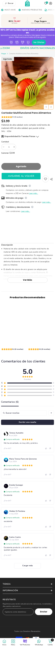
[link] (14, 343)
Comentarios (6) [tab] (10, 402)
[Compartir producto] (51, 179)
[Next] (51, 107)
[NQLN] (27, 3)
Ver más (27, 279)
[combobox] (51, 413)
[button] (27, 117)
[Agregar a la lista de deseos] (45, 179)
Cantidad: (5, 141)
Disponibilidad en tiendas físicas (19, 136)
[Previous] (46, 107)
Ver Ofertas (38, 42)
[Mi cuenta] (50, 3)
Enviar (43, 611)
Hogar (3, 54)
